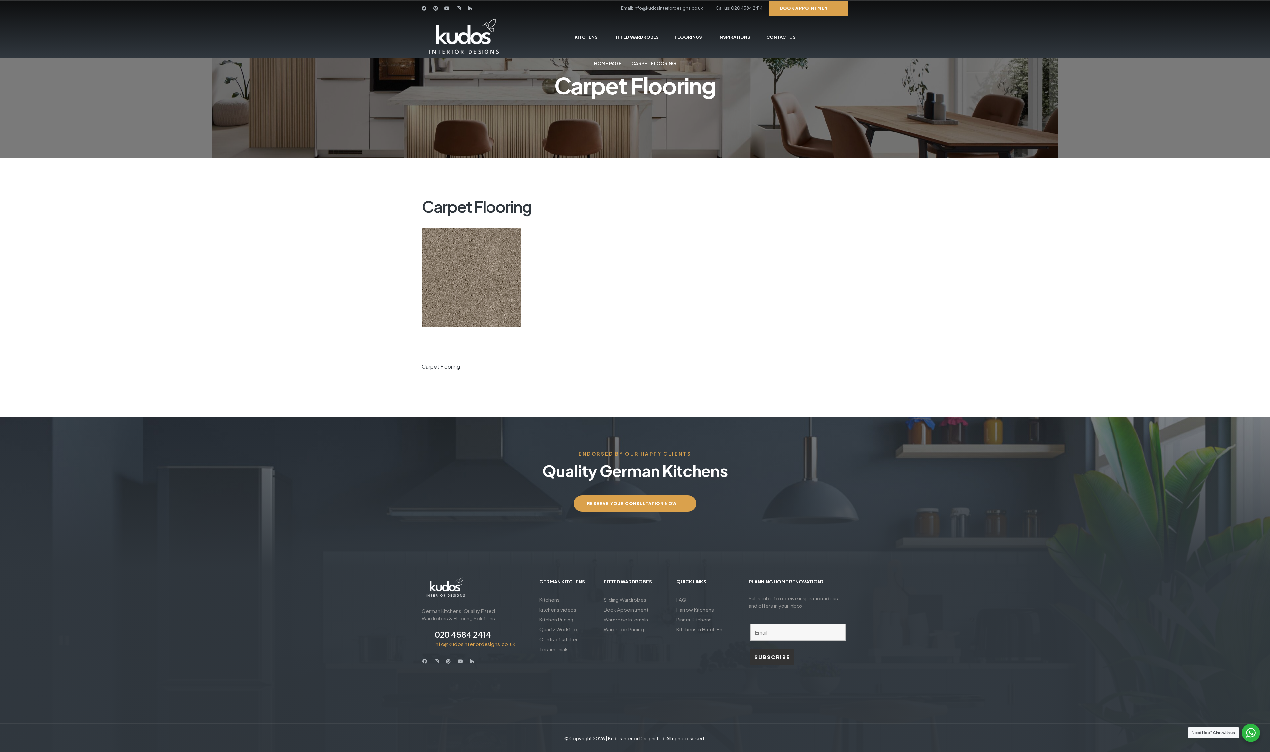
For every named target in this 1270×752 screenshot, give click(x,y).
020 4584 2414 (463, 634)
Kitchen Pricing (556, 619)
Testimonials (554, 649)
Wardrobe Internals (626, 619)
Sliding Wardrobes (625, 599)
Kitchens (549, 599)
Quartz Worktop (558, 629)
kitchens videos (557, 609)
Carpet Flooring (441, 366)
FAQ (681, 599)
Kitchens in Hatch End (701, 629)
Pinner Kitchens (694, 619)
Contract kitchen (559, 639)
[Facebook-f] (424, 8)
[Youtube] (447, 8)
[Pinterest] (435, 8)
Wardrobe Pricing (624, 629)
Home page (608, 63)
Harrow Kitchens (695, 609)
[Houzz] (470, 8)
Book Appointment (626, 609)
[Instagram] (458, 8)
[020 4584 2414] (426, 638)
